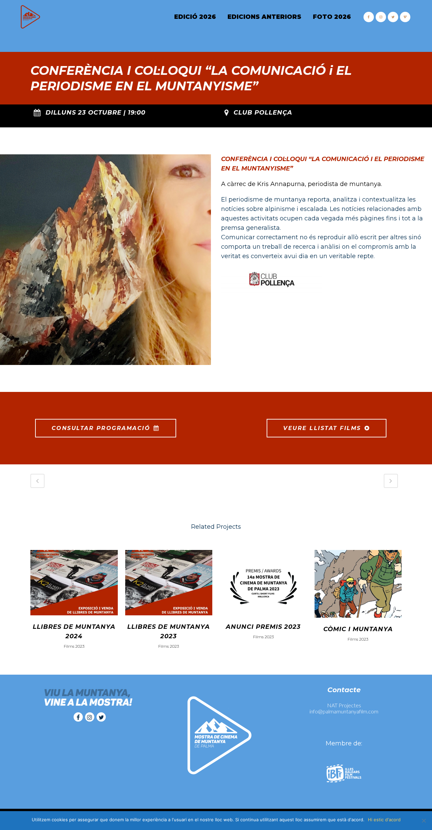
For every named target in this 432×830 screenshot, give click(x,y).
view (74, 581)
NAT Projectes (344, 705)
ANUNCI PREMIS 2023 (263, 627)
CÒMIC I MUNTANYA (358, 629)
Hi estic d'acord (384, 819)
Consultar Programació (101, 428)
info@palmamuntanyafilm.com (343, 711)
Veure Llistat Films (322, 428)
